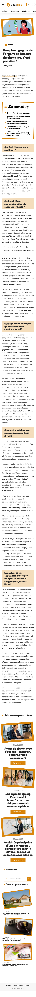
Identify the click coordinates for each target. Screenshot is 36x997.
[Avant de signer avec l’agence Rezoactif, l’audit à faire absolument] (17, 732)
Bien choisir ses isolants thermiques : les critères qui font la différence (16, 914)
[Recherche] (29, 4)
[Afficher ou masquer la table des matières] (30, 107)
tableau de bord (8, 284)
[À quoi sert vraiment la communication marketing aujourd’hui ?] (18, 952)
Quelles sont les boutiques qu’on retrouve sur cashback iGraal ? (17, 122)
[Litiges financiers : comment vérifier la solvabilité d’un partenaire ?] (18, 927)
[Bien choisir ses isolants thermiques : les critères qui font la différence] (17, 899)
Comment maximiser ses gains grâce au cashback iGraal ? (18, 127)
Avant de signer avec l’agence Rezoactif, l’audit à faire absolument (18, 753)
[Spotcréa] (14, 4)
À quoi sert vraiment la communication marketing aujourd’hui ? (15, 964)
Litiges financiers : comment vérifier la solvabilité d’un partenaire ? (15, 939)
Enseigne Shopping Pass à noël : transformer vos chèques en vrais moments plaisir (17, 800)
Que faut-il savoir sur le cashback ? (18, 113)
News (10, 45)
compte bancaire (24, 310)
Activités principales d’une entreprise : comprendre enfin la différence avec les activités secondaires (18, 848)
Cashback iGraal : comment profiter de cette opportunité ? (18, 117)
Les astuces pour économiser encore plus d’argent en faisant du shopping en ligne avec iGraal (18, 133)
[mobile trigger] (3, 4)
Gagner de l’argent (9, 76)
